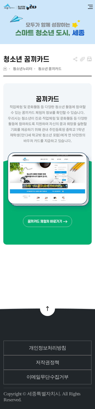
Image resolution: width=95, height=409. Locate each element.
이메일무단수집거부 (47, 377)
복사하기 (82, 59)
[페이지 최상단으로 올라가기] (47, 308)
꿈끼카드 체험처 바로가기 (45, 221)
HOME (5, 69)
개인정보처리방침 (47, 348)
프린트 (89, 59)
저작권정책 (47, 362)
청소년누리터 (22, 68)
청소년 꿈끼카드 (49, 68)
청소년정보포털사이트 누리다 (19, 7)
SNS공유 (75, 59)
